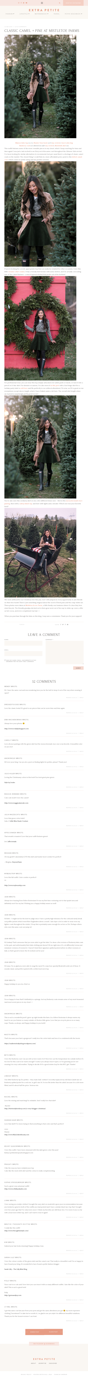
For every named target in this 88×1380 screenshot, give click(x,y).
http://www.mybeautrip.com (14, 885)
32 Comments (22, 26)
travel (57, 14)
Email (6, 650)
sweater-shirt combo (16, 272)
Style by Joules (9, 782)
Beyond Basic (17, 862)
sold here (24, 388)
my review (56, 143)
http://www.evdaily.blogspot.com (16, 729)
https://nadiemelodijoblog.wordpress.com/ (20, 1043)
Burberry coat (24, 146)
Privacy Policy (26, 1374)
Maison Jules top (21, 143)
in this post (55, 385)
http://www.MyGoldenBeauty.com (16, 1135)
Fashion (9, 14)
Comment (49, 639)
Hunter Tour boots (41, 143)
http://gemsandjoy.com (12, 1295)
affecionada (12, 841)
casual (22, 624)
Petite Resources (73, 14)
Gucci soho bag (67, 143)
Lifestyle (24, 14)
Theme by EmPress (60, 1374)
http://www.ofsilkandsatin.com (15, 1189)
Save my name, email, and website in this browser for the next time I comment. (21, 661)
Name (6, 639)
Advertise (42, 1363)
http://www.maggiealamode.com (16, 803)
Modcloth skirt (60, 146)
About (33, 1363)
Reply (82, 697)
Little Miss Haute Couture (19, 821)
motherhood (41, 14)
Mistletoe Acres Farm (34, 605)
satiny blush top (26, 504)
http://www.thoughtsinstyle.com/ (16, 1231)
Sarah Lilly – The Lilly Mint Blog (15, 1269)
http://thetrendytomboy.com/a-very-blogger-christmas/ (25, 1109)
